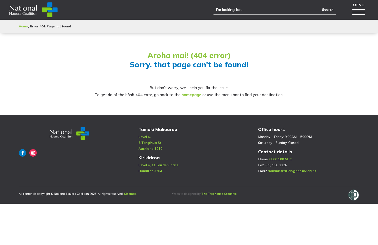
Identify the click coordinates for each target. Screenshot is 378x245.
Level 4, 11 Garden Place (158, 165)
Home (23, 26)
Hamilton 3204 (150, 171)
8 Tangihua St (149, 143)
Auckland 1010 (150, 149)
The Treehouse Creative (219, 193)
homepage (191, 94)
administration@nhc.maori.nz (292, 171)
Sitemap (130, 193)
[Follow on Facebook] (22, 153)
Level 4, (144, 137)
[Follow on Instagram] (33, 153)
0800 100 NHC (280, 159)
